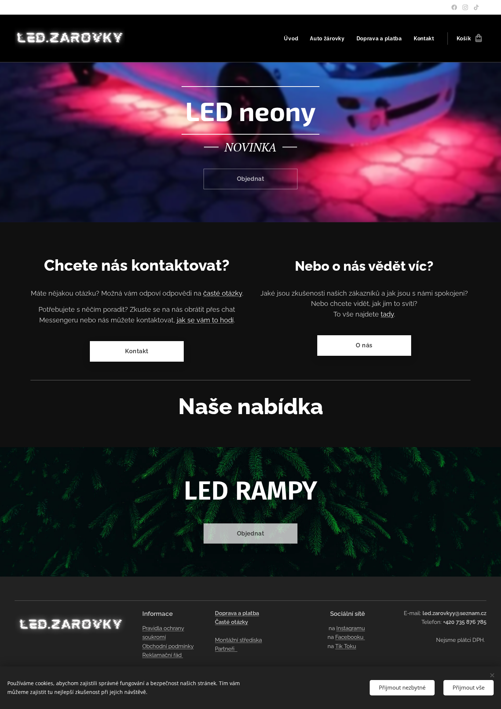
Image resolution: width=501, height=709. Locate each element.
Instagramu (350, 628)
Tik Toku (345, 646)
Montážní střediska (238, 640)
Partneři (226, 649)
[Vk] (465, 7)
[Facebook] (454, 7)
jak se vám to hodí (205, 320)
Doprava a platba (237, 613)
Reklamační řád (162, 655)
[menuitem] (293, 38)
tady (387, 314)
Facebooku (350, 637)
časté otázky (222, 293)
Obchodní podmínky (168, 646)
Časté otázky (231, 622)
